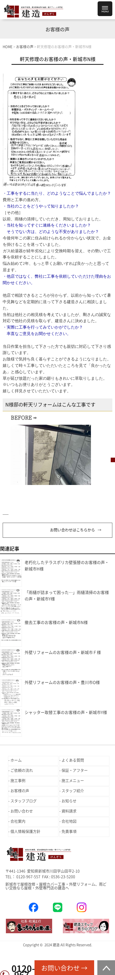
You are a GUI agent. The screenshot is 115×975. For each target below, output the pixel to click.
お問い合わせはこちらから (72, 530)
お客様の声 (19, 791)
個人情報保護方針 (25, 831)
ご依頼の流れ (21, 770)
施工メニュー (73, 780)
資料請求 (69, 811)
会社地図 (69, 821)
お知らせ (69, 801)
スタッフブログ (23, 801)
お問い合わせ (21, 811)
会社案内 (17, 821)
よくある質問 (73, 760)
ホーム (16, 760)
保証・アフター (75, 770)
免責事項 (69, 831)
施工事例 (17, 780)
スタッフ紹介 (73, 791)
